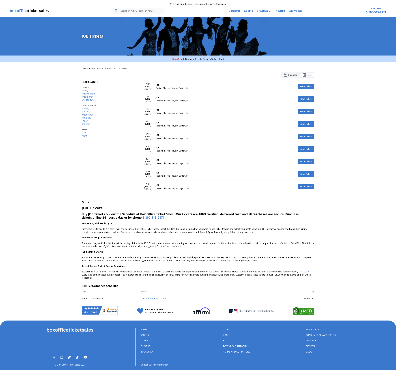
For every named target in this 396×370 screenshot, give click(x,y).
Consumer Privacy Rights (321, 335)
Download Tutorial (235, 346)
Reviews (310, 346)
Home (143, 329)
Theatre (145, 346)
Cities (226, 329)
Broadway (146, 351)
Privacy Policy (314, 329)
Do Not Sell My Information (154, 364)
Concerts (146, 340)
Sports (144, 335)
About (227, 335)
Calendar (292, 74)
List (310, 74)
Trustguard (304, 271)
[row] (228, 86)
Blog (309, 351)
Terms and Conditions (236, 351)
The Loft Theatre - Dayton (153, 298)
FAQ (225, 340)
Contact (311, 340)
